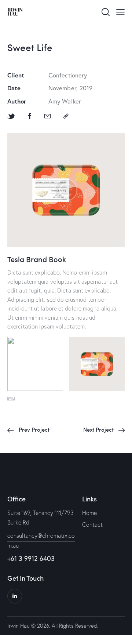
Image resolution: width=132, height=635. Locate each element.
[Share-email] (47, 116)
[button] (120, 11)
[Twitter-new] (11, 116)
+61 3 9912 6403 (31, 558)
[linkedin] (14, 596)
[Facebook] (30, 116)
